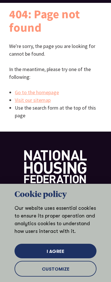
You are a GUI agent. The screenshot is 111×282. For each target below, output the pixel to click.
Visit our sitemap (33, 100)
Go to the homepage (37, 92)
